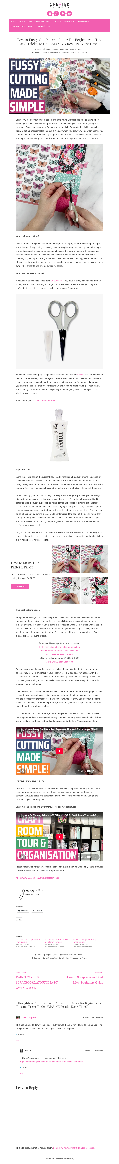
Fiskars (80, 375)
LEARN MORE (20, 586)
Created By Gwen (69, 49)
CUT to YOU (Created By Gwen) (58, 1159)
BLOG (57, 21)
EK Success (56, 281)
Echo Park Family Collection (59, 654)
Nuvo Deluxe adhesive (45, 400)
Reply (17, 1040)
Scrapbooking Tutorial (78, 52)
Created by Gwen (40, 52)
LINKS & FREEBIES (18, 26)
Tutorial (79, 49)
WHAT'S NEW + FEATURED (38, 21)
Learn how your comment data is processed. (74, 1148)
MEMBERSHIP (83, 21)
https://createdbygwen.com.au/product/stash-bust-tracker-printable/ (51, 1062)
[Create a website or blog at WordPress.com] (73, 1159)
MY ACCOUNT (69, 21)
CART (30, 26)
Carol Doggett (28, 1017)
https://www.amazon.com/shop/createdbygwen (37, 878)
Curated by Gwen (44, 26)
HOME (13, 21)
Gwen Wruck (53, 52)
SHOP (21, 21)
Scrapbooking (64, 52)
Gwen (39, 49)
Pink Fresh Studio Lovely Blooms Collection (59, 647)
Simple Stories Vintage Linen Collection (59, 651)
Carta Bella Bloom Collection (59, 662)
